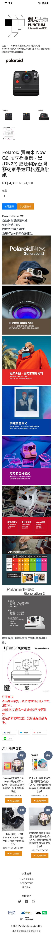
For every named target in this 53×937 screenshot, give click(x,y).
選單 (10, 3)
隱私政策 (26, 930)
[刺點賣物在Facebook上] (26, 901)
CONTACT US (26, 883)
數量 (4, 190)
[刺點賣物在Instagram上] (33, 901)
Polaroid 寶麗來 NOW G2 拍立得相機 (25, 45)
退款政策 (36, 930)
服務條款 (16, 930)
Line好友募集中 (26, 879)
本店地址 (26, 886)
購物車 (45, 3)
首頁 (4, 45)
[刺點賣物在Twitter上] (19, 901)
